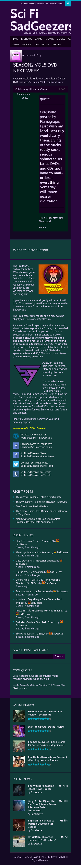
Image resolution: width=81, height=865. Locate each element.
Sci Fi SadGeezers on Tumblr (35, 475)
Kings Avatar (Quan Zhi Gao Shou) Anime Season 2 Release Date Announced (38, 520)
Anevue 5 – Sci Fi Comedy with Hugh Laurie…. (40, 610)
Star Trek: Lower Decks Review (32, 506)
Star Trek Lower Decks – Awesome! (34, 541)
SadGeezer (36, 792)
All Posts (31, 3)
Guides (56, 44)
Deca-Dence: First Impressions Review (36, 560)
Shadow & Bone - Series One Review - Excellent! (45, 713)
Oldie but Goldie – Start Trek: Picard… (36, 622)
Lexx (46, 78)
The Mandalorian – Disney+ (30, 633)
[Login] (68, 3)
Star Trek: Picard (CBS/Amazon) (33, 591)
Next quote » (20, 688)
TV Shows (26, 38)
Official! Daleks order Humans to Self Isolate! (42, 839)
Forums (18, 78)
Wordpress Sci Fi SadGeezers (35, 437)
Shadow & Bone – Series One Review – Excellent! (41, 501)
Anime (38, 38)
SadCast (27, 44)
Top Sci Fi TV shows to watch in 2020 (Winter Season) (41, 823)
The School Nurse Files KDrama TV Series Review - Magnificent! (46, 743)
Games (15, 44)
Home (23, 3)
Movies (49, 38)
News (15, 38)
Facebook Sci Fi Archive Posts (35, 447)
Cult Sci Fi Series (33, 78)
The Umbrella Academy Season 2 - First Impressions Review (47, 759)
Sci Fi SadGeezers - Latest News (36, 456)
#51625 (62, 89)
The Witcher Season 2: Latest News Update (38, 497)
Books (61, 38)
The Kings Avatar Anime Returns (33, 552)
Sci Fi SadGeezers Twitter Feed (36, 465)
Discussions (42, 44)
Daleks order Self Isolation (30, 571)
